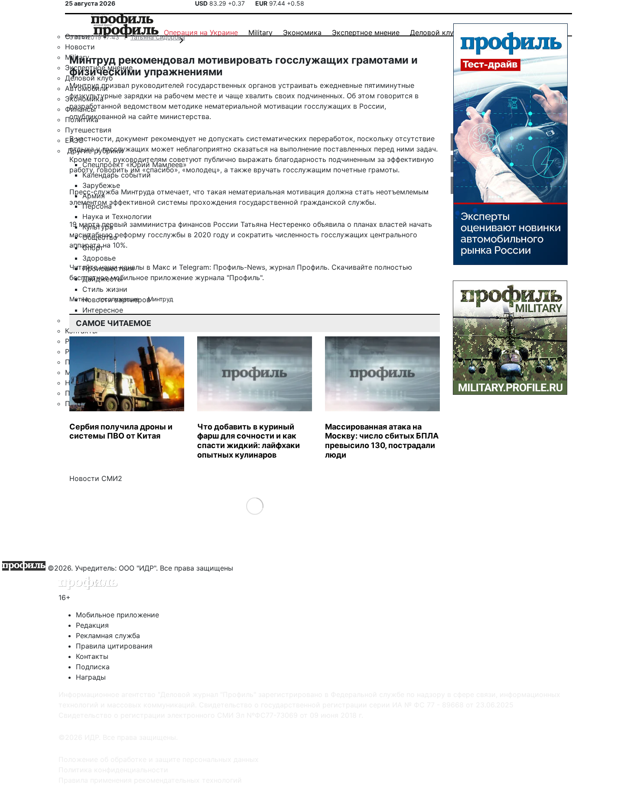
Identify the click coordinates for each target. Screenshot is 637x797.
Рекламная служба (108, 635)
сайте (148, 116)
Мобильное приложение (117, 614)
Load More (254, 505)
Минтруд (160, 299)
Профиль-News (239, 267)
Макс (161, 267)
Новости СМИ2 (95, 478)
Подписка (93, 666)
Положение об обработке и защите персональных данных (158, 759)
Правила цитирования (114, 646)
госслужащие (119, 299)
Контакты (92, 656)
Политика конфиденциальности (113, 769)
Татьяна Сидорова (157, 37)
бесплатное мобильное (108, 277)
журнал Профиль (298, 267)
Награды (91, 677)
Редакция (92, 625)
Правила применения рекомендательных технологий (150, 780)
